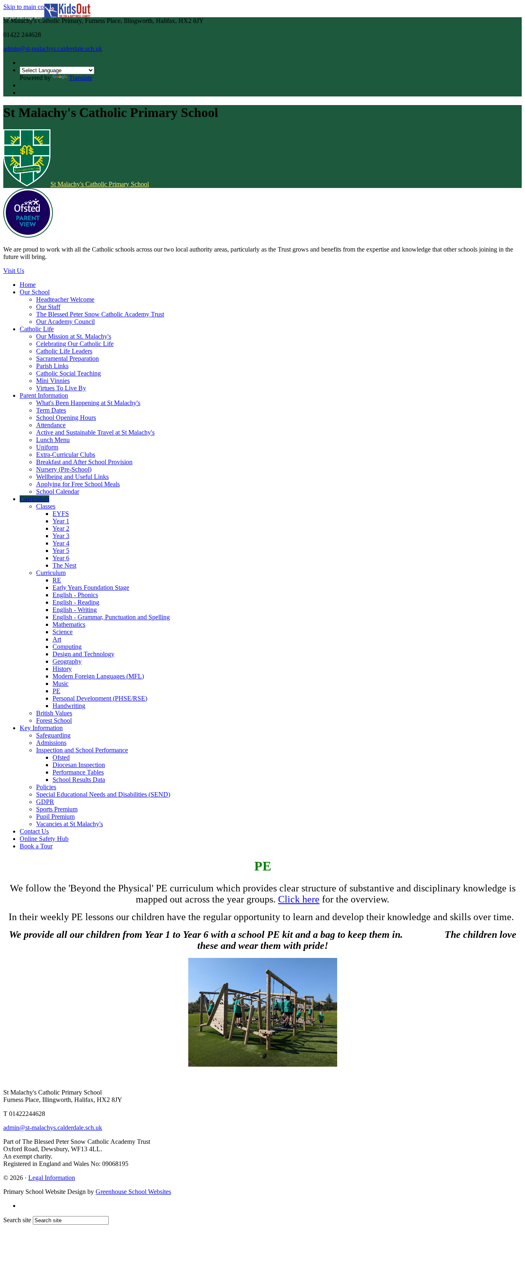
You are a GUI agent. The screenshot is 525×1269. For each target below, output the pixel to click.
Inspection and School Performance (82, 750)
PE (56, 690)
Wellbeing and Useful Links (72, 476)
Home (28, 284)
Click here (299, 899)
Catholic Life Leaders (64, 351)
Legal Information (51, 1177)
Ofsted (61, 757)
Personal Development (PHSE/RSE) (99, 698)
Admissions (51, 742)
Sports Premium (57, 809)
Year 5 (60, 550)
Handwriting (68, 705)
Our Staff (48, 306)
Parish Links (52, 365)
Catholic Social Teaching (68, 373)
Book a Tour (36, 846)
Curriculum (34, 498)
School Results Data (78, 779)
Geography (67, 661)
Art (56, 639)
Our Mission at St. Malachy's (73, 336)
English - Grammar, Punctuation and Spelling (111, 617)
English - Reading (75, 602)
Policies (46, 786)
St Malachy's (99, 184)
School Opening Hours (66, 417)
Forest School (54, 720)
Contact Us (34, 831)
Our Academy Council (65, 321)
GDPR (45, 801)
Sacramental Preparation (67, 358)
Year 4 (60, 543)
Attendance (51, 424)
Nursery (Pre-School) (63, 469)
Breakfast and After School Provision (84, 461)
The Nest (64, 565)
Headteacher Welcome (65, 299)
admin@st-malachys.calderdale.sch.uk (52, 48)
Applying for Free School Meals (78, 484)
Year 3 (60, 535)
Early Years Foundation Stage (90, 587)
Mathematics (68, 624)
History (62, 668)
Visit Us (13, 270)
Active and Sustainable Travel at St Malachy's (95, 432)
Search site (17, 1219)
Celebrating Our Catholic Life (75, 343)
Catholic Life (37, 328)
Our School (35, 292)
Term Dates (51, 410)
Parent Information (44, 395)
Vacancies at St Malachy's (69, 823)
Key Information (41, 727)
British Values (54, 713)
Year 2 (60, 528)
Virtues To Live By (61, 388)
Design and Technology (83, 654)
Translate (80, 77)
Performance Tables (78, 772)
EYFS (60, 513)
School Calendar (57, 491)
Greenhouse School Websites (133, 1191)
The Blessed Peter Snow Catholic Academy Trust (100, 314)
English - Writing (74, 609)
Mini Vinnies (53, 380)
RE (56, 580)
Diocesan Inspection (78, 764)
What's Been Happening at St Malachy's (88, 402)
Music (60, 683)
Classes (45, 506)
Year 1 (60, 521)
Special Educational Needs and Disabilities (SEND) (103, 794)
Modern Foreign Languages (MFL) (98, 676)
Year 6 (60, 557)
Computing (67, 646)
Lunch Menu (53, 439)
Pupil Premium (55, 816)
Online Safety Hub (44, 838)
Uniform (47, 447)
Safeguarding (53, 735)
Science (62, 631)
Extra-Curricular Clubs (65, 454)
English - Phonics (75, 594)
